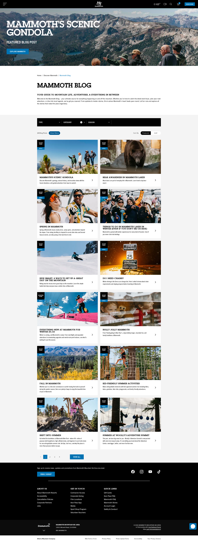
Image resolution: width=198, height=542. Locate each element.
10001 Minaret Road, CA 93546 (66, 527)
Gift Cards (108, 493)
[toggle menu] (5, 4)
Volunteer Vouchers (78, 512)
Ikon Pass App (76, 503)
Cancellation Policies (45, 499)
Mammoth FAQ (110, 499)
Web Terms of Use (91, 539)
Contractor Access (78, 493)
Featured (145, 133)
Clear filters (54, 133)
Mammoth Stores (110, 503)
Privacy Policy (106, 539)
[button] (49, 122)
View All (76, 457)
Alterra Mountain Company (46, 539)
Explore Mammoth (17, 51)
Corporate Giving (77, 496)
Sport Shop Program (78, 509)
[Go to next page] (59, 457)
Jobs (39, 506)
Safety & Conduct (111, 509)
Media (73, 506)
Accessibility (42, 496)
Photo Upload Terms (122, 539)
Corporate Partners (44, 503)
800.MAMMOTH (61, 530)
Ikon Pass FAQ (109, 496)
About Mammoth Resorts (47, 493)
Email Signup (46, 474)
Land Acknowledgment (153, 529)
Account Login (109, 506)
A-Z (155, 133)
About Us (42, 489)
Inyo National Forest (154, 527)
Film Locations (76, 499)
